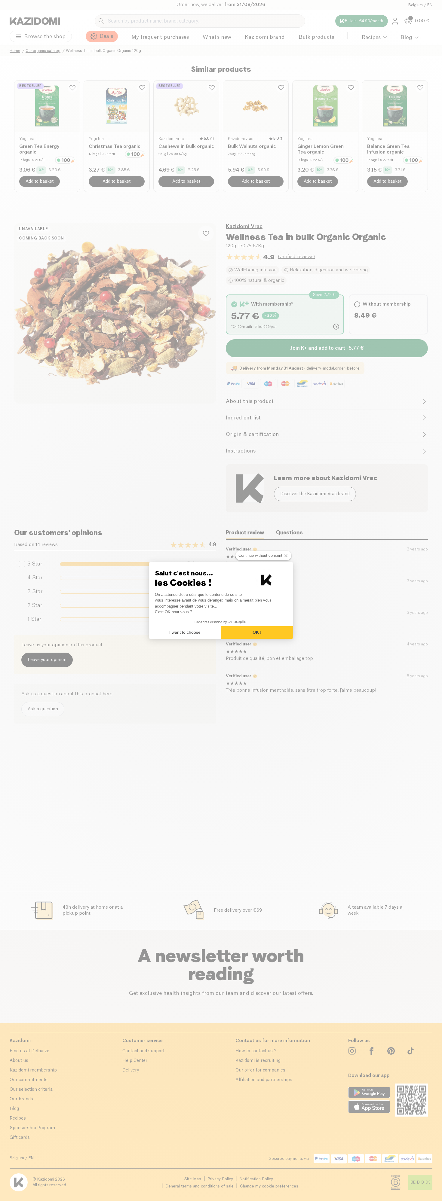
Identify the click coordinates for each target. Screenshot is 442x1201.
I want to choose (185, 632)
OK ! (257, 632)
